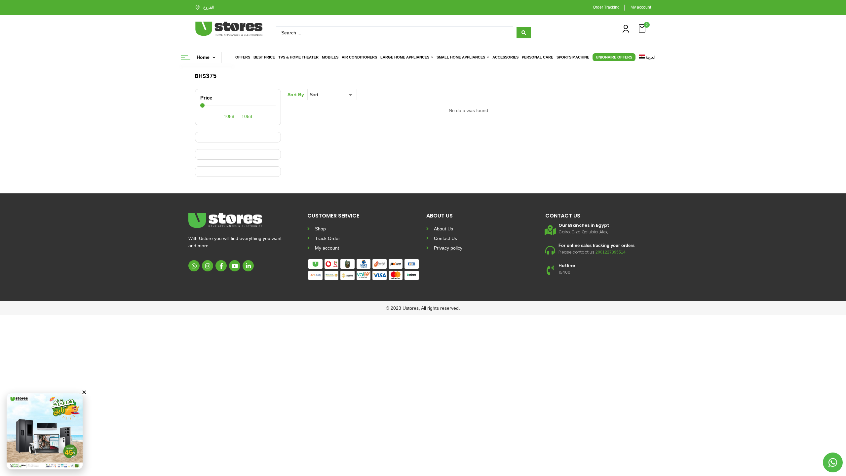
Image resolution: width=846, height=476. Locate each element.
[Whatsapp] (194, 265)
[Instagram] (207, 265)
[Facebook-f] (221, 265)
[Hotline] (550, 270)
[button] (643, 28)
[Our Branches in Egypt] (550, 230)
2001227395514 (611, 252)
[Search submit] (524, 32)
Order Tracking (606, 7)
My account (641, 7)
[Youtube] (234, 265)
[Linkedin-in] (248, 265)
